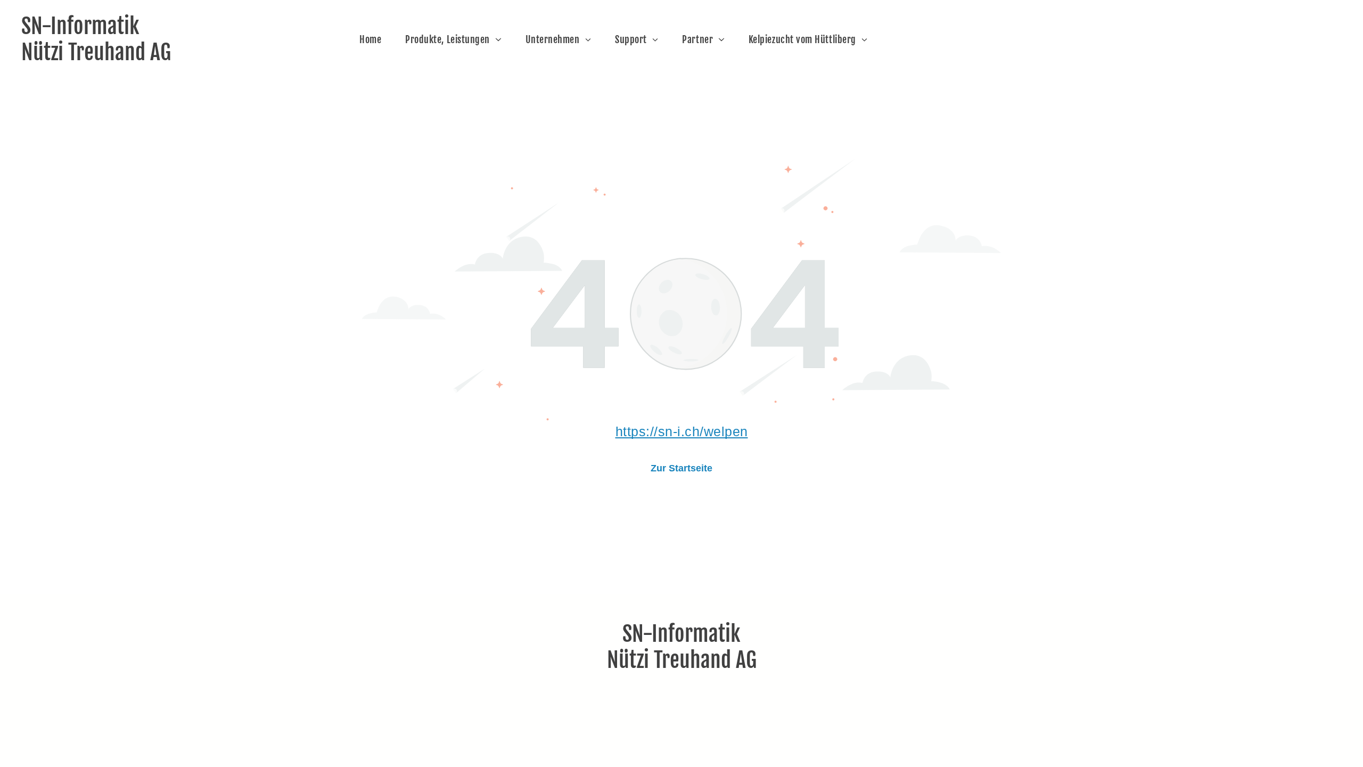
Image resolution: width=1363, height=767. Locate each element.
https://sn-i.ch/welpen (681, 431)
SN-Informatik (80, 26)
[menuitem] (374, 39)
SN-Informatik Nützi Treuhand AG (682, 647)
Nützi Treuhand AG (96, 52)
